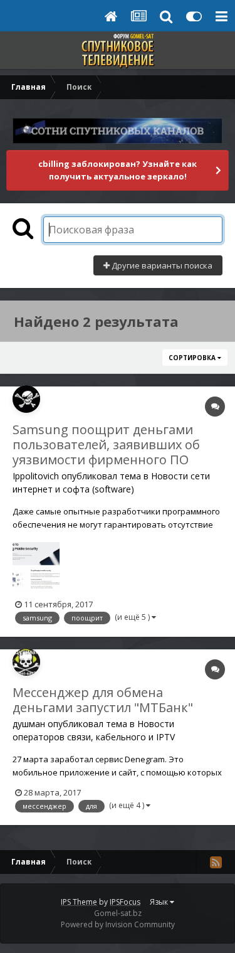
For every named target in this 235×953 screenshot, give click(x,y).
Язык (160, 902)
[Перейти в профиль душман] (26, 662)
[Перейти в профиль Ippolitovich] (26, 399)
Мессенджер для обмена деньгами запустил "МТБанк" (103, 700)
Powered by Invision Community (118, 924)
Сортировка (193, 357)
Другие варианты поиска (161, 265)
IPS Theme (79, 902)
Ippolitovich (36, 476)
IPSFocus (125, 902)
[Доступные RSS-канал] (215, 862)
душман (29, 724)
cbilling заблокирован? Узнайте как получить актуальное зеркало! (117, 170)
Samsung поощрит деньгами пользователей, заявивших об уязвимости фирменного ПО (106, 444)
